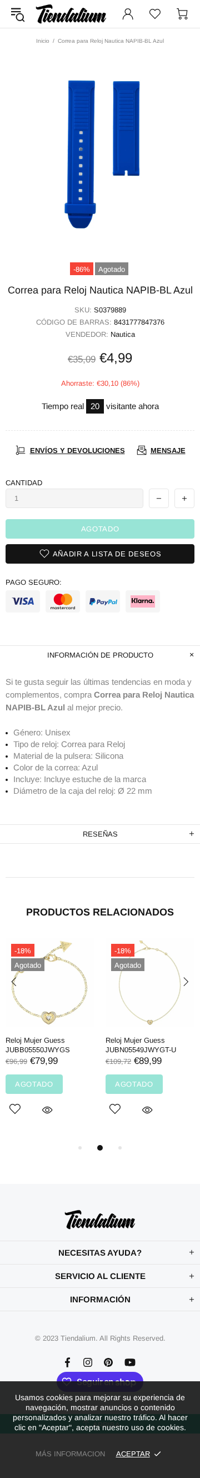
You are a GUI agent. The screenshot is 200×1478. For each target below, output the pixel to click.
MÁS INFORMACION (70, 1454)
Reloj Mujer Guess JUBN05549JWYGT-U (141, 1045)
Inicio (42, 41)
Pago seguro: (34, 582)
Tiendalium (71, 14)
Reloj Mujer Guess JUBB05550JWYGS (38, 1045)
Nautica (123, 334)
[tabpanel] (50, 1039)
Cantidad (24, 483)
